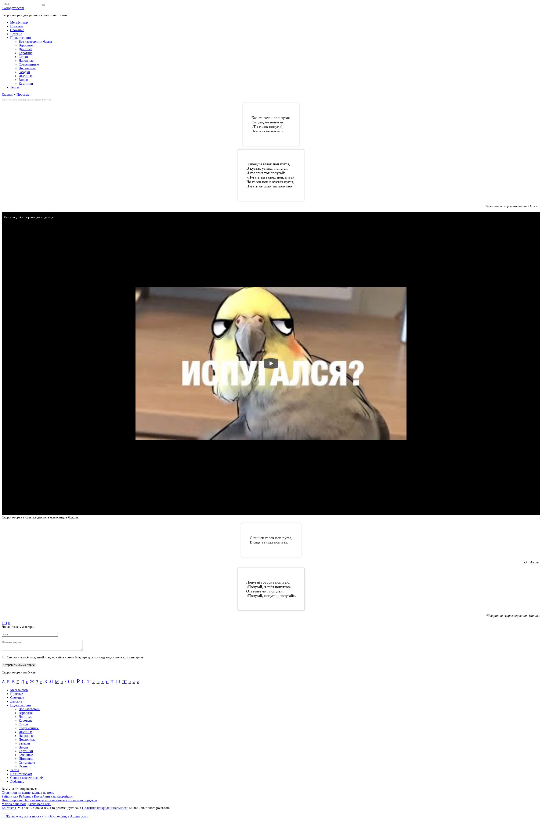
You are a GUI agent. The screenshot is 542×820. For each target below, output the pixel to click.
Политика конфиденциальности (105, 808)
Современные (29, 64)
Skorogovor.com (13, 8)
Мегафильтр (19, 22)
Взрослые (26, 45)
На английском (21, 774)
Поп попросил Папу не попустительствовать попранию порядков (49, 800)
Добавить (17, 781)
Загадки (24, 72)
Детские (16, 34)
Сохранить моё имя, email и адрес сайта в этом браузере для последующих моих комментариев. (76, 657)
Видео (23, 79)
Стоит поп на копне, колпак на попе (28, 792)
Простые (16, 26)
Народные (26, 60)
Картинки (26, 83)
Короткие (25, 53)
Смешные (26, 755)
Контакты (9, 808)
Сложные (17, 30)
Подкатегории (20, 37)
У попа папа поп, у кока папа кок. (26, 804)
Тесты (14, 87)
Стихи (23, 57)
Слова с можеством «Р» (27, 777)
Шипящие (26, 758)
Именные (25, 76)
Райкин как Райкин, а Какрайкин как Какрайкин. (37, 796)
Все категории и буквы (35, 41)
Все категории (29, 709)
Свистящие (27, 762)
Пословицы (27, 68)
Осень (23, 766)
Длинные (25, 49)
